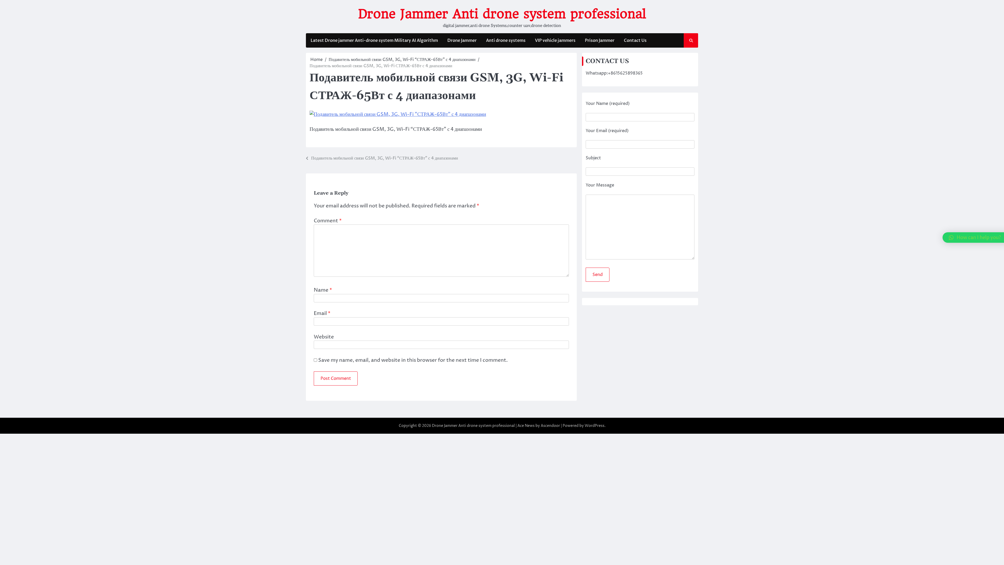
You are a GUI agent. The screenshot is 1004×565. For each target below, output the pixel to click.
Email (322, 313)
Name (323, 290)
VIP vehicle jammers (555, 40)
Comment (328, 220)
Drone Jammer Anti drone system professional (502, 14)
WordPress (594, 425)
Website (324, 337)
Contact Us (635, 40)
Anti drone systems (506, 40)
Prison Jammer (599, 40)
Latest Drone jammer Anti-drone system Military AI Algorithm (374, 40)
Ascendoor (550, 425)
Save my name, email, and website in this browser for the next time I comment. (413, 360)
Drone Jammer (462, 40)
